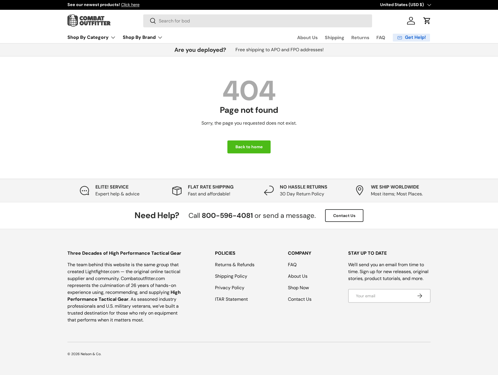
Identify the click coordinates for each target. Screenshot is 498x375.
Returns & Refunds (234, 265)
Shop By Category (88, 37)
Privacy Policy (229, 288)
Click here (130, 4)
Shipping (334, 38)
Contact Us (344, 215)
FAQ (380, 38)
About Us (307, 38)
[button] (427, 20)
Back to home (249, 146)
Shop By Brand (139, 37)
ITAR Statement (231, 299)
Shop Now (298, 288)
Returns (360, 38)
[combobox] (257, 20)
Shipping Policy (231, 276)
